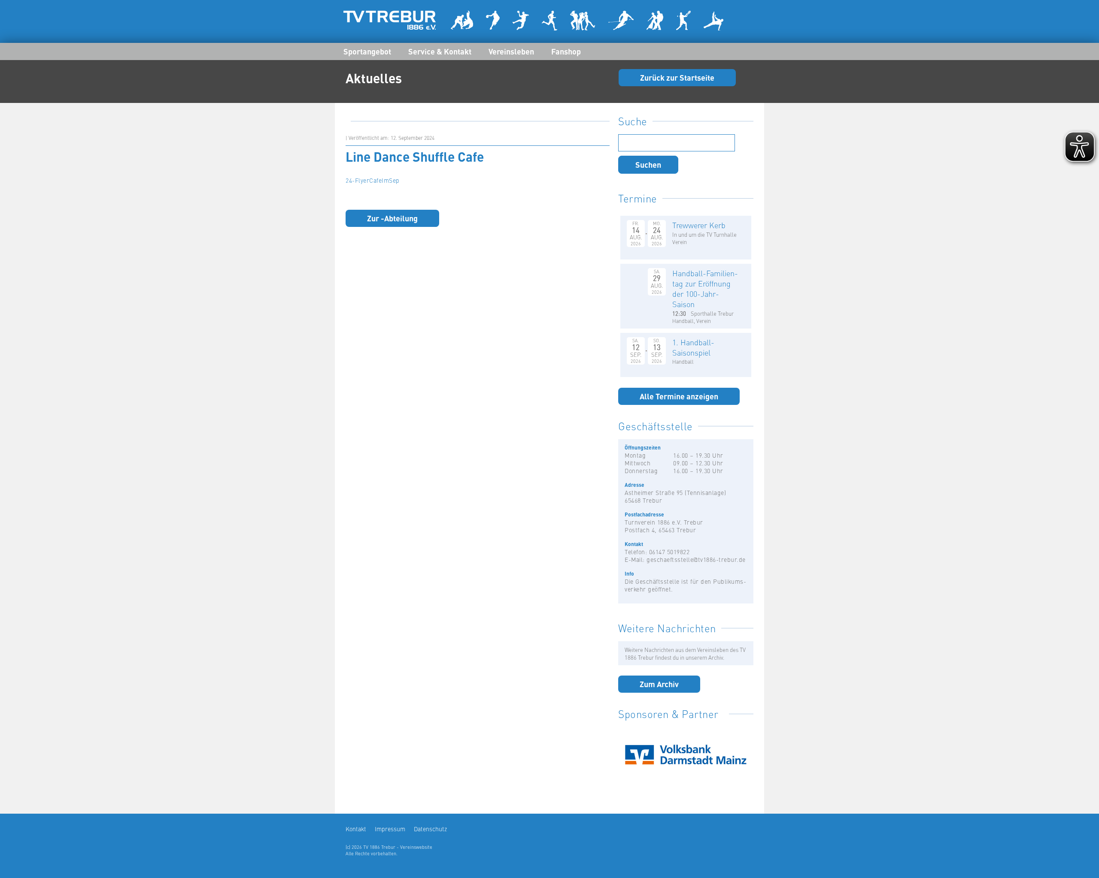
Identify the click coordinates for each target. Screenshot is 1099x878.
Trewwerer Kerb (699, 225)
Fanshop (566, 51)
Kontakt (356, 828)
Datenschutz (430, 828)
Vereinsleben (511, 51)
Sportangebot (367, 51)
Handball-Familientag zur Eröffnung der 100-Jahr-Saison (705, 288)
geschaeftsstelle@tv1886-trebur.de (696, 559)
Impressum (390, 828)
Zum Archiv (659, 683)
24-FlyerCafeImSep (373, 180)
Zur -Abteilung (392, 217)
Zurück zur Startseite (677, 77)
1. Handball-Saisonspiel (693, 347)
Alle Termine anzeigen (679, 395)
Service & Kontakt (439, 51)
